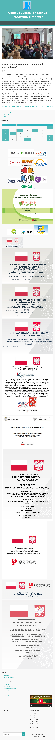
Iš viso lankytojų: (36, 736)
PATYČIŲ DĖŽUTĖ (8, 115)
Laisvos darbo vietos (8, 677)
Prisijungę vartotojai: (37, 734)
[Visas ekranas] (50, 706)
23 (49, 136)
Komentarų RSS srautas (9, 688)
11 (12, 133)
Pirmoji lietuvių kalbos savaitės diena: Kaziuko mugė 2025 (18, 106)
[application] (41, 701)
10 (5, 133)
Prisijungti (6, 684)
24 (5, 139)
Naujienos (11, 62)
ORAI (4, 117)
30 (49, 139)
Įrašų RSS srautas (8, 686)
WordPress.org (7, 690)
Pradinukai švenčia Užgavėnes (44, 106)
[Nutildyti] (48, 706)
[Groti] (31, 706)
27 (27, 139)
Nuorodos (6, 675)
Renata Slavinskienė (16, 71)
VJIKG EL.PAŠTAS (7, 112)
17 (5, 136)
